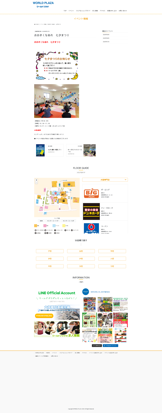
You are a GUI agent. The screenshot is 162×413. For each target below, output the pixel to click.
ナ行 (81, 258)
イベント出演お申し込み (95, 353)
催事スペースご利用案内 (41, 356)
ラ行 (81, 266)
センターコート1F (52, 221)
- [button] (36, 182)
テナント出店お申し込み (111, 353)
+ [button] (36, 180)
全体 (41, 221)
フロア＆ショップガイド (65, 353)
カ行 (81, 251)
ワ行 (112, 266)
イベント (54, 353)
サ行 (112, 251)
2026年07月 (106, 42)
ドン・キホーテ (107, 208)
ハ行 (112, 258)
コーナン (104, 226)
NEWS (48, 353)
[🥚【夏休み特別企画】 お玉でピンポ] (105, 335)
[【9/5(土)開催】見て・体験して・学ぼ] (89, 304)
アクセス (84, 353)
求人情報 (77, 353)
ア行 (50, 251)
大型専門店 (105, 179)
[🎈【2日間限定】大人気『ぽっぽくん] (120, 320)
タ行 (50, 258)
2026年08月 (106, 38)
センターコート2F (68, 221)
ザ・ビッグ (105, 190)
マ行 (50, 266)
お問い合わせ (54, 356)
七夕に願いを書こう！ (55, 150)
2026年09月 (106, 34)
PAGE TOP (156, 399)
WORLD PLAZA (39, 353)
